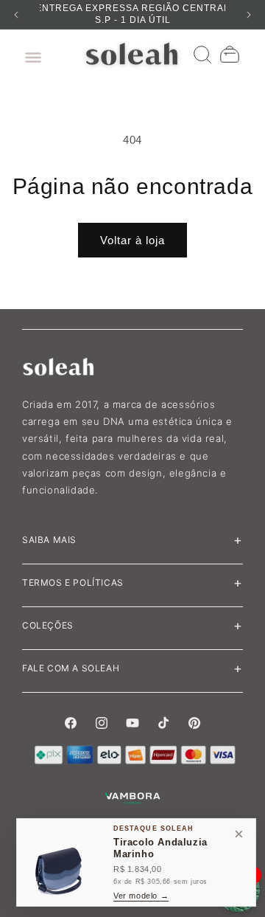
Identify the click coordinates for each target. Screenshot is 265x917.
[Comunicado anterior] (16, 15)
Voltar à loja (132, 240)
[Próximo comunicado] (249, 15)
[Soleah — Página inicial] (133, 54)
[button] (29, 54)
